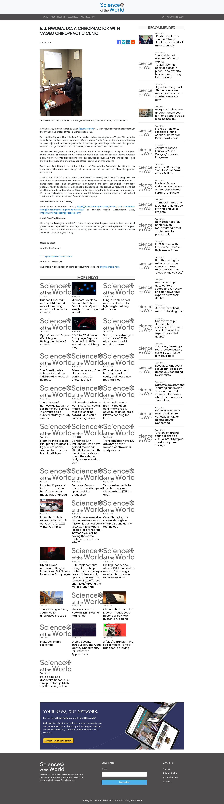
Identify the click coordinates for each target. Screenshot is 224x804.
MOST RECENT (58, 16)
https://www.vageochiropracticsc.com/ (60, 212)
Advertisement (170, 777)
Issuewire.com (86, 128)
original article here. (110, 266)
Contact (167, 781)
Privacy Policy (170, 773)
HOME (45, 16)
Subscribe (124, 782)
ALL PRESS (73, 16)
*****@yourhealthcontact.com (56, 256)
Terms (166, 769)
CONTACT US (88, 16)
